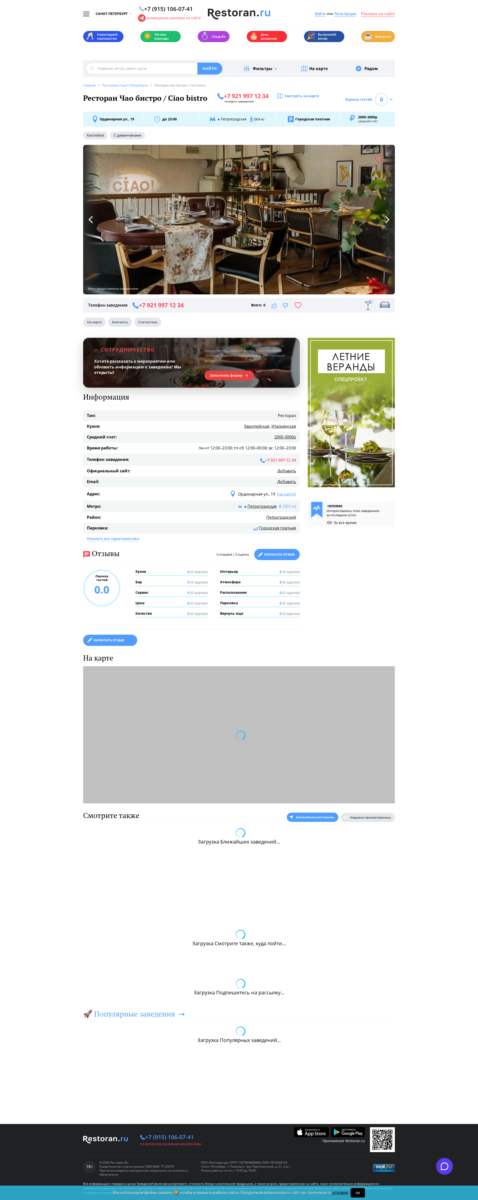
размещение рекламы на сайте (174, 17)
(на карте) (286, 494)
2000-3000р (285, 437)
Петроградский (281, 517)
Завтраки (377, 36)
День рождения (263, 36)
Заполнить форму (226, 375)
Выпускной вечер (321, 36)
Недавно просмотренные (370, 817)
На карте (318, 68)
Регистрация (345, 14)
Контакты (120, 322)
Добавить (286, 471)
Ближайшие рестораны (315, 817)
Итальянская (283, 426)
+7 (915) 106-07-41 (169, 1137)
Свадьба (213, 36)
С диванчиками (127, 135)
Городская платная (277, 528)
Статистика (147, 322)
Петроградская (262, 506)
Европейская (256, 426)
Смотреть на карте (301, 95)
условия (340, 1192)
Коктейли (95, 135)
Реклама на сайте (378, 13)
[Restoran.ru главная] (239, 14)
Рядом (371, 68)
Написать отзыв (279, 554)
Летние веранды (156, 36)
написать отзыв (109, 640)
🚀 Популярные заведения (129, 1014)
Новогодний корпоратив (102, 36)
